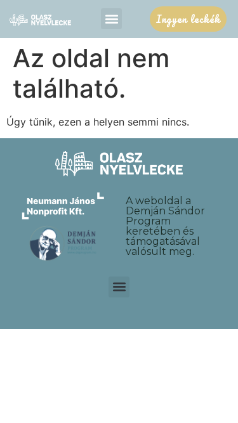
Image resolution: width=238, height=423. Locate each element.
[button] (111, 18)
